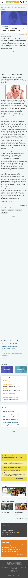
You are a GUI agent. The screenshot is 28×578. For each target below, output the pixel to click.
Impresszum (14, 568)
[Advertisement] (14, 278)
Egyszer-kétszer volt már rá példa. (12, 549)
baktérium (10, 210)
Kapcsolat (14, 571)
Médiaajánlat (14, 570)
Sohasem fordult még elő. (10, 547)
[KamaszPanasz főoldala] (12, 2)
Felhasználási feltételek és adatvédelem (14, 567)
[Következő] (25, 364)
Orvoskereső (5, 534)
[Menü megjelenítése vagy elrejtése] (3, 2)
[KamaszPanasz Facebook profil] (14, 491)
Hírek (5, 7)
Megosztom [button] (22, 34)
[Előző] (22, 364)
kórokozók (4, 212)
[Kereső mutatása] (21, 2)
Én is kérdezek (19, 478)
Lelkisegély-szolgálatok (7, 530)
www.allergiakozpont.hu (6, 201)
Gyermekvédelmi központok (8, 532)
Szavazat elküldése (19, 554)
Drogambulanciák (6, 528)
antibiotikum (10, 151)
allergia (4, 210)
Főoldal (2, 7)
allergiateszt (17, 106)
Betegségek (9, 7)
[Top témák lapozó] (14, 364)
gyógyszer (18, 210)
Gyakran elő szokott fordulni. (11, 551)
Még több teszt (20, 518)
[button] (23, 2)
